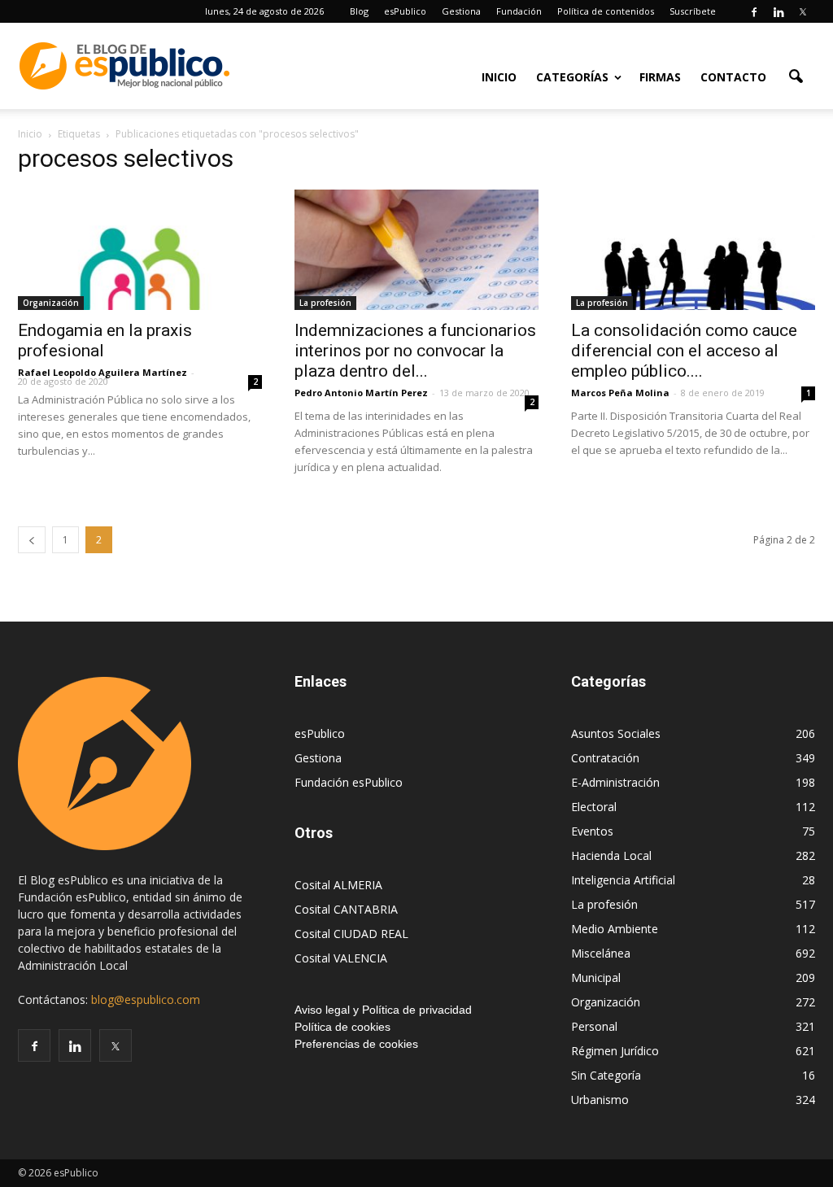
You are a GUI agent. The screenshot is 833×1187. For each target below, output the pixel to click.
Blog (359, 11)
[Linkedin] (778, 11)
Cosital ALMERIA (338, 884)
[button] (795, 75)
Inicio (499, 77)
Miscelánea (600, 953)
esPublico (405, 11)
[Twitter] (803, 11)
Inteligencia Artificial (623, 880)
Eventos (592, 831)
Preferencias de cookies (356, 1043)
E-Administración (615, 782)
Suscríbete (692, 11)
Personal (594, 1026)
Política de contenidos (605, 11)
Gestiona (461, 11)
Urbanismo (600, 1099)
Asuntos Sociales (616, 733)
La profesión (325, 302)
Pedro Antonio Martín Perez (361, 392)
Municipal (596, 977)
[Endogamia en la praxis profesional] (140, 250)
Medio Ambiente (614, 928)
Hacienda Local (611, 855)
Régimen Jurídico (615, 1050)
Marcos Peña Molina (620, 392)
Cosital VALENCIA (340, 958)
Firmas (660, 77)
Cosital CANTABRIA (346, 909)
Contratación (605, 758)
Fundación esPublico (348, 782)
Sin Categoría (606, 1075)
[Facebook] (754, 11)
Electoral (594, 806)
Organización (51, 302)
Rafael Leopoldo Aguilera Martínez (102, 372)
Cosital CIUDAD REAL (351, 933)
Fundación (519, 11)
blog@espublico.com (145, 999)
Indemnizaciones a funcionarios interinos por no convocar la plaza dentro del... (415, 351)
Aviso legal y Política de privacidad (383, 1009)
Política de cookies (342, 1026)
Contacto (733, 77)
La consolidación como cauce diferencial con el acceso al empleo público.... (684, 351)
